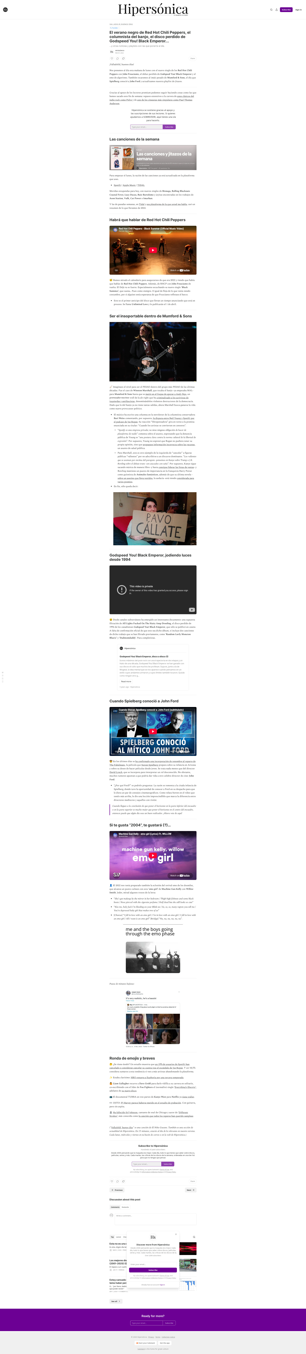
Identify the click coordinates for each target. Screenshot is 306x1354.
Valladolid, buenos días (121, 24)
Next (189, 1190)
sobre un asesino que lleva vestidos (135, 478)
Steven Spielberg (149, 765)
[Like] (111, 58)
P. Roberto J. (123, 1291)
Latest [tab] (118, 1237)
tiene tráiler (188, 1097)
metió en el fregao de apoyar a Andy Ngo (165, 394)
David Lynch (115, 772)
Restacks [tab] (125, 1207)
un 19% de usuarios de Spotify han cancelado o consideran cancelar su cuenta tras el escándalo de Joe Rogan (149, 1066)
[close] (176, 1234)
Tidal (141, 204)
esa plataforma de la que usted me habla (167, 204)
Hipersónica (119, 50)
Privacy (151, 1337)
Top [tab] (112, 1237)
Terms (157, 1337)
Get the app (165, 1343)
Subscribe (286, 9)
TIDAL (141, 185)
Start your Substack (147, 1343)
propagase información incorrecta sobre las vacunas (169, 444)
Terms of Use (164, 1275)
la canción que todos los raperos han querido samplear (166, 1116)
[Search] (271, 9)
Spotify (117, 185)
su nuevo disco (129, 1091)
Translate (115, 28)
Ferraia (121, 1270)
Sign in (298, 9)
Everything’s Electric (185, 1087)
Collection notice (168, 1337)
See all (114, 1301)
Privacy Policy (171, 1278)
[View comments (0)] (117, 58)
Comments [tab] (115, 1207)
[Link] (106, 139)
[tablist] (119, 1207)
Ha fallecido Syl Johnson (125, 1112)
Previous (119, 1190)
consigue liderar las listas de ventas (176, 467)
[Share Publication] (276, 9)
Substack (141, 1349)
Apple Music (129, 185)
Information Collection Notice (152, 1278)
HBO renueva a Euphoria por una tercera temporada (157, 1077)
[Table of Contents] (2, 677)
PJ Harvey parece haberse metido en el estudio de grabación (151, 1103)
